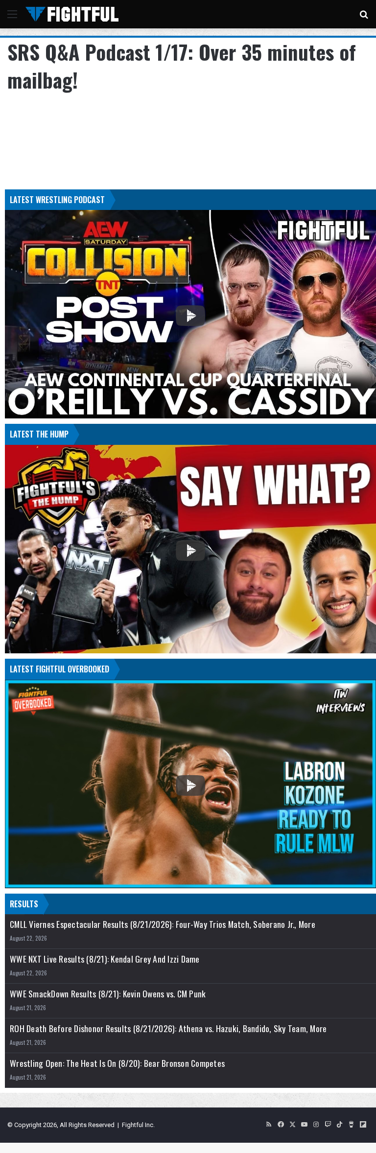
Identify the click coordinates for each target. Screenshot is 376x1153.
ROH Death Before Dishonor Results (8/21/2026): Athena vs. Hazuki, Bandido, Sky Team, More (168, 1028)
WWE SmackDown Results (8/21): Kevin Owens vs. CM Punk (108, 994)
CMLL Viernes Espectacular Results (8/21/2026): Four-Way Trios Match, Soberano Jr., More (162, 924)
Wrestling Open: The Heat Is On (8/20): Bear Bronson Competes (117, 1063)
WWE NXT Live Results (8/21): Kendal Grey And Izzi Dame (105, 959)
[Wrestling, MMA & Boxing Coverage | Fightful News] (71, 14)
